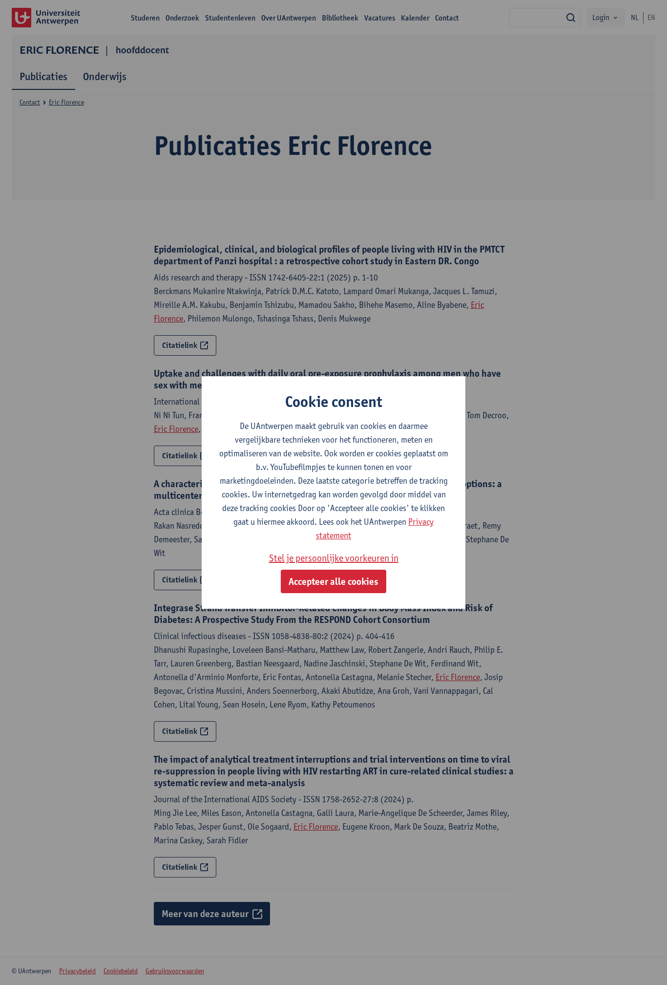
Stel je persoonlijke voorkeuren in (333, 558)
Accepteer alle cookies (333, 581)
